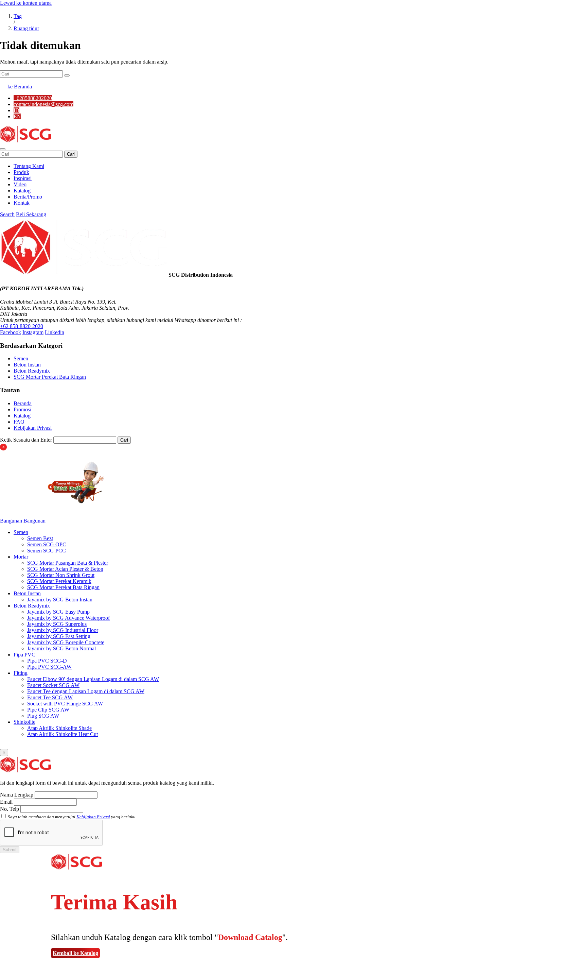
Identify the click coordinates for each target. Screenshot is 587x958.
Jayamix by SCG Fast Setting (58, 636)
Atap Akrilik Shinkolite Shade (59, 728)
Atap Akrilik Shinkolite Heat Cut (62, 734)
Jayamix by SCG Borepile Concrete (65, 642)
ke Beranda (17, 86)
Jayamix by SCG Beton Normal (61, 648)
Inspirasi (23, 178)
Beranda (23, 403)
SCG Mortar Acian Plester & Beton (65, 569)
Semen (21, 358)
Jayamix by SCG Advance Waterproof (68, 618)
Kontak (22, 203)
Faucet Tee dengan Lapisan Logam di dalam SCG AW (85, 691)
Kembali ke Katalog (75, 953)
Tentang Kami (29, 166)
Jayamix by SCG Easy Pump (58, 612)
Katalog (22, 190)
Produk (21, 172)
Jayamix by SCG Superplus (57, 624)
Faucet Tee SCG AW (50, 697)
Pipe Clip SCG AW (48, 710)
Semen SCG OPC (46, 544)
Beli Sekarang (31, 214)
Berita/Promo (28, 197)
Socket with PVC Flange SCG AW (65, 703)
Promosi (22, 409)
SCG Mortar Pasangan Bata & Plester (67, 563)
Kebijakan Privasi (33, 428)
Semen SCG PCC (46, 550)
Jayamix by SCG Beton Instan (59, 599)
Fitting (21, 673)
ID (16, 110)
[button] (2, 149)
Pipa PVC (24, 654)
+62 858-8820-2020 (21, 326)
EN (17, 116)
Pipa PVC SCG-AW (49, 667)
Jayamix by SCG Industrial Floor (62, 630)
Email (6, 802)
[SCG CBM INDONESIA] (25, 141)
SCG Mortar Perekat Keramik (59, 581)
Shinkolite (24, 722)
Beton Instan (27, 364)
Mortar (21, 557)
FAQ (19, 422)
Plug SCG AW (43, 716)
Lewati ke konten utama (26, 3)
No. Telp (9, 809)
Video (20, 184)
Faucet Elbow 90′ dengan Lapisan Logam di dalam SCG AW (93, 679)
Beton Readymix (32, 371)
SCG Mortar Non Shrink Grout (60, 575)
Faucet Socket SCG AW (53, 685)
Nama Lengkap (16, 795)
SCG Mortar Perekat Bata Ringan (50, 377)
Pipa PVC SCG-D (47, 661)
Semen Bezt (40, 538)
